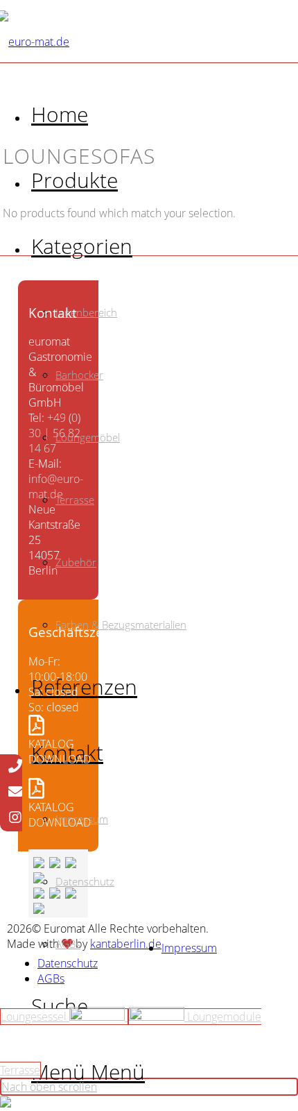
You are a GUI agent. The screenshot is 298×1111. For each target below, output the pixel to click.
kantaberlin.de (125, 943)
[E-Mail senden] (15, 792)
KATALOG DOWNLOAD (59, 751)
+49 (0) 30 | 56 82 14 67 (54, 433)
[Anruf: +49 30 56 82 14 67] (15, 766)
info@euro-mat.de (55, 486)
